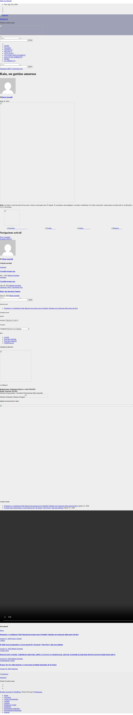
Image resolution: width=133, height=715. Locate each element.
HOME (6, 46)
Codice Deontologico (11, 699)
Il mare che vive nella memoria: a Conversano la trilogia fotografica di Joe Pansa (28, 665)
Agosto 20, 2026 (5, 659)
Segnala (6, 712)
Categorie (3, 329)
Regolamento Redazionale (12, 710)
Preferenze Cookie (10, 705)
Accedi (6, 337)
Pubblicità (7, 707)
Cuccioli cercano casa (7, 271)
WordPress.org (9, 343)
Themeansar (38, 692)
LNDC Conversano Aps (15, 69)
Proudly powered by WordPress (10, 692)
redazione (14, 669)
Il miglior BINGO (6, 239)
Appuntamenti (5, 660)
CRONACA (8, 49)
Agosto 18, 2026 (5, 669)
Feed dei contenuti (10, 339)
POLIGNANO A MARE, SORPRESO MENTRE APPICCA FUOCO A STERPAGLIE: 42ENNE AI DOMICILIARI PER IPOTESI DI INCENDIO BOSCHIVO (57, 655)
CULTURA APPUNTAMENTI (14, 55)
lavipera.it (4, 19)
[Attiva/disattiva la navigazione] (1, 36)
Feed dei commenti (10, 341)
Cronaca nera (4, 650)
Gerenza (7, 703)
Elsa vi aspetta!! (5, 237)
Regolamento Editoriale (12, 708)
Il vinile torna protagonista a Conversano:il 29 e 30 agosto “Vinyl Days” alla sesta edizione (33, 508)
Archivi (2, 320)
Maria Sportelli (7, 97)
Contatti (6, 701)
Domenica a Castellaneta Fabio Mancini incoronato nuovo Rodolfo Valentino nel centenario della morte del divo (41, 308)
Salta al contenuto (6, 1)
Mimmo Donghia (13, 275)
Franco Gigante (16, 639)
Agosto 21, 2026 (5, 639)
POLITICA (8, 51)
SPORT (6, 59)
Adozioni (3, 69)
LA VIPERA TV (9, 61)
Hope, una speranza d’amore (10, 291)
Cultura (2, 640)
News (2, 630)
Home (6, 695)
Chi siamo (7, 48)
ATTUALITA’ (9, 53)
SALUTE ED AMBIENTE (13, 57)
